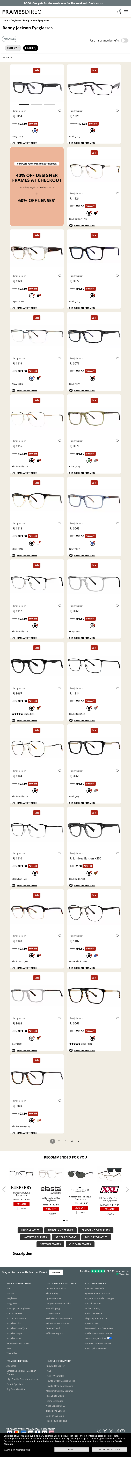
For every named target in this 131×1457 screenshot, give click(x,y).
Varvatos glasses (35, 1237)
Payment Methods (94, 1288)
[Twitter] (105, 1431)
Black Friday (52, 1293)
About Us (11, 1365)
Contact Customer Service (98, 1343)
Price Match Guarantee (57, 1323)
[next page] (78, 1141)
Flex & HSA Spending (56, 1420)
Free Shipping (53, 1308)
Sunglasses (12, 1303)
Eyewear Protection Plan (97, 1293)
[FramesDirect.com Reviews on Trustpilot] (102, 1272)
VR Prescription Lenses (18, 1343)
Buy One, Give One (15, 1389)
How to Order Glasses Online (60, 1380)
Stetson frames (50, 1244)
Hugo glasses (30, 1230)
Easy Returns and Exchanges (99, 1298)
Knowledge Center (55, 1365)
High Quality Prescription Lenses (22, 1379)
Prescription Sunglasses (18, 1308)
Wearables (11, 1353)
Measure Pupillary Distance (59, 1390)
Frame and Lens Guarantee (99, 1328)
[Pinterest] (111, 1431)
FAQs (48, 1370)
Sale (8, 1348)
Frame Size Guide (54, 1400)
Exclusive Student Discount (59, 1318)
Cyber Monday (53, 1298)
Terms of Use (62, 1441)
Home (5, 20)
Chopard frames (80, 1244)
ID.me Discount (53, 1313)
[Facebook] (99, 1431)
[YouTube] (122, 1431)
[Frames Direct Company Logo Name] (23, 11)
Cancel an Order (93, 1303)
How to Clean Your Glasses (59, 1385)
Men (8, 1288)
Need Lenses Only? (55, 1405)
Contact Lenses (14, 1313)
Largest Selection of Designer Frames (21, 1372)
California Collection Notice (98, 1333)
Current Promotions (56, 1288)
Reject (72, 1449)
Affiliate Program (54, 1333)
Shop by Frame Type (16, 1328)
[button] (127, 1189)
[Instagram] (117, 1431)
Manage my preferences (17, 1450)
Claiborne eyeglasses (96, 1230)
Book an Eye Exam (55, 1415)
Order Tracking (92, 1308)
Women (10, 1293)
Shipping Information (96, 1318)
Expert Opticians (14, 1384)
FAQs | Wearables (55, 1375)
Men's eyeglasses (96, 1237)
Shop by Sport (13, 1338)
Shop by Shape (14, 1333)
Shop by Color (13, 1323)
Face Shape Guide (55, 1395)
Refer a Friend (53, 1328)
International (91, 1323)
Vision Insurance (93, 1313)
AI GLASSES (10, 39)
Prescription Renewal (95, 1348)
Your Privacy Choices (95, 1338)
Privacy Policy (41, 1441)
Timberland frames (60, 1230)
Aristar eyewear (65, 1237)
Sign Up (56, 1272)
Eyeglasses (16, 20)
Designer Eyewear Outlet (58, 1303)
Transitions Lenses (55, 1410)
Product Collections (16, 1318)
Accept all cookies (109, 1449)
